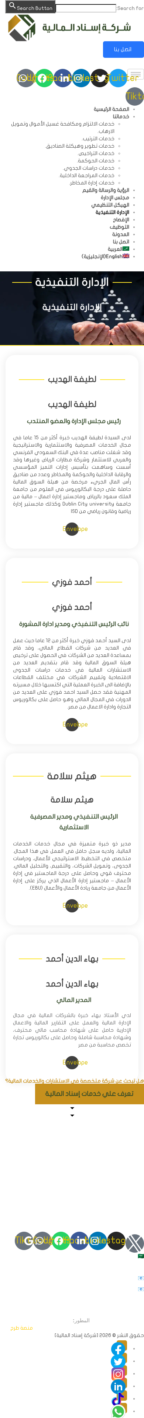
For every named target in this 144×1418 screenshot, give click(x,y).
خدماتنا (121, 116)
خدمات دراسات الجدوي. (88, 168)
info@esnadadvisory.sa (71, 1278)
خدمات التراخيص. (96, 153)
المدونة (120, 234)
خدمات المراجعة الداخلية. (86, 175)
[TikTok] (122, 1395)
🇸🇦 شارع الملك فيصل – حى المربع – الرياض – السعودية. (84, 1256)
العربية (127, 63)
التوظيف (119, 227)
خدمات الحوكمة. (95, 160)
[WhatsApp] (122, 1408)
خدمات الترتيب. (98, 138)
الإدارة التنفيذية (112, 212)
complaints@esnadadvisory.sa (52, 1289)
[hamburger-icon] (135, 74)
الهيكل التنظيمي (110, 205)
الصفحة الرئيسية (111, 109)
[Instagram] (122, 1370)
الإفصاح (121, 219)
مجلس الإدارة (115, 197)
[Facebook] (122, 1345)
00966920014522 (101, 1267)
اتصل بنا (123, 49)
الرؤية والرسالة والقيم (105, 190)
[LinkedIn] (122, 1383)
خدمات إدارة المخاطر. (91, 183)
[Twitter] (122, 1358)
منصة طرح (21, 1328)
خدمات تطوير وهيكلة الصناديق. (79, 146)
